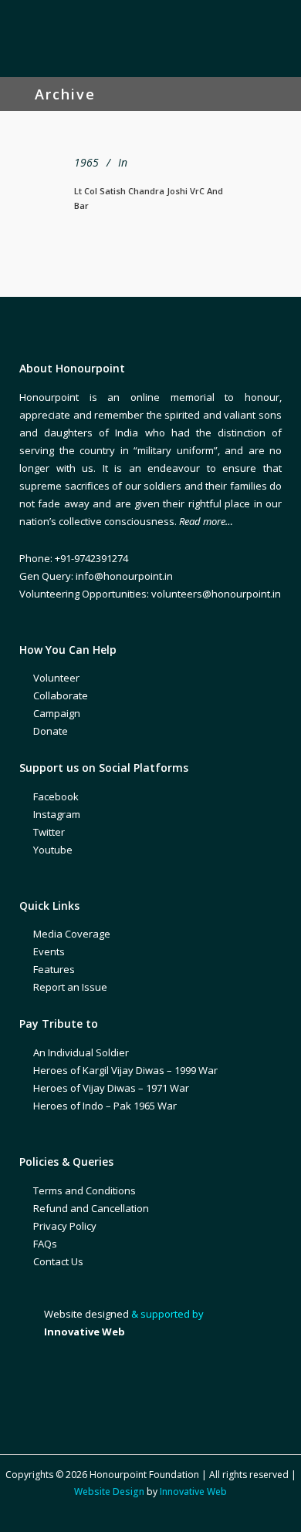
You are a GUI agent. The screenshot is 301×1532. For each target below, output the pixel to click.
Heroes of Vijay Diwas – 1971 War (111, 1088)
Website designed (86, 1314)
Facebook (56, 796)
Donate (50, 731)
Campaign (56, 713)
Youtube (53, 850)
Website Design (109, 1491)
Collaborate (60, 695)
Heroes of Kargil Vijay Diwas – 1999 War (125, 1070)
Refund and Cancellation (91, 1208)
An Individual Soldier (81, 1052)
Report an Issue (70, 987)
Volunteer (56, 678)
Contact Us (58, 1261)
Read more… (206, 521)
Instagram (56, 814)
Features (54, 969)
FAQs (45, 1244)
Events (49, 951)
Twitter (49, 832)
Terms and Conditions (84, 1190)
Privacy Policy (64, 1226)
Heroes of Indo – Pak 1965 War (105, 1106)
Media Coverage (71, 934)
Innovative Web (193, 1491)
